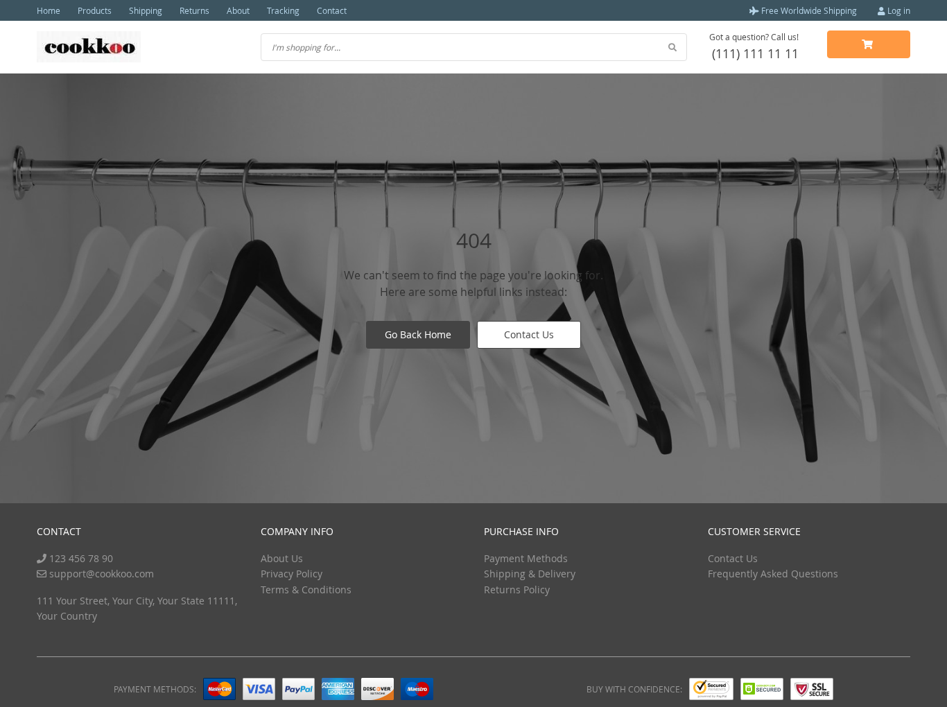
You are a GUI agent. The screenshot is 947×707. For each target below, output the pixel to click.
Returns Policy (517, 589)
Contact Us (529, 334)
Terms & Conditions (306, 589)
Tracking (283, 10)
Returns (194, 10)
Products (95, 10)
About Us (282, 558)
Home (48, 10)
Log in (897, 10)
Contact (332, 10)
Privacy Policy (291, 573)
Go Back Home (418, 334)
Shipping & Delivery (529, 573)
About (238, 10)
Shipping (145, 10)
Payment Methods (526, 558)
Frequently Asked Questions (773, 573)
